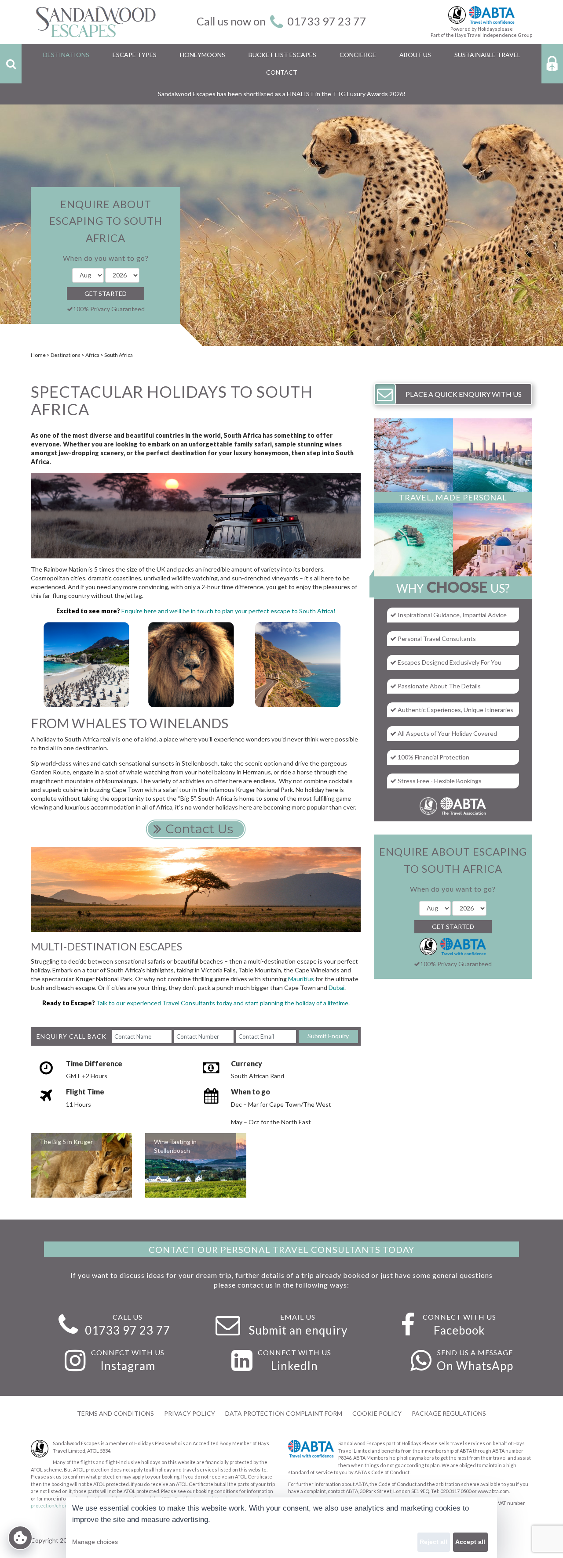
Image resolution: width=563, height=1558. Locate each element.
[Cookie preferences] (20, 1538)
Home (38, 355)
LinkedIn (294, 1366)
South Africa (118, 355)
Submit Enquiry (328, 1036)
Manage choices (95, 1541)
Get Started (105, 293)
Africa (92, 355)
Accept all (470, 1541)
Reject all (433, 1541)
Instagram (127, 1366)
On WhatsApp (475, 1366)
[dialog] (281, 1527)
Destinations (65, 355)
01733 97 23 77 (326, 21)
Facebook (459, 1330)
